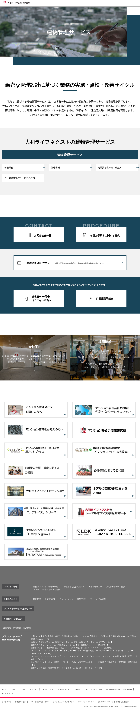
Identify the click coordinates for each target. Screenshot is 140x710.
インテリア (107, 656)
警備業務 (8, 167)
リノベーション (66, 599)
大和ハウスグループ (9, 689)
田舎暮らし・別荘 (97, 636)
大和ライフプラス (8, 693)
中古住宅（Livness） (118, 636)
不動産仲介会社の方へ (64, 263)
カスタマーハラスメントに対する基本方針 (113, 701)
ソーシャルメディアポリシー (63, 701)
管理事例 (55, 167)
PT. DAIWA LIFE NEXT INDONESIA (119, 689)
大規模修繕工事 (95, 586)
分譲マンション (79, 636)
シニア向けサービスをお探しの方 (18, 608)
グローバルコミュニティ (29, 689)
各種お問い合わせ (21, 701)
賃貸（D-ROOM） (92, 647)
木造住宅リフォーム (66, 644)
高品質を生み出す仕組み (110, 167)
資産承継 (52, 667)
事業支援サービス (84, 599)
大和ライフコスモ (81, 689)
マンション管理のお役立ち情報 (46, 589)
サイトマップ (6, 701)
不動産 (101, 662)
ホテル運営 (101, 599)
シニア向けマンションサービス (67, 656)
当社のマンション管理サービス (46, 586)
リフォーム (105, 641)
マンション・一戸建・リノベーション (64, 650)
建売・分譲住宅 (63, 636)
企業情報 (7, 627)
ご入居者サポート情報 (115, 586)
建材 (117, 656)
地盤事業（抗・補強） (55, 647)
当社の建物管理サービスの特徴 (19, 177)
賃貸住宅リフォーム (64, 641)
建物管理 (37, 599)
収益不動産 (89, 650)
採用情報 (27, 627)
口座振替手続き (104, 298)
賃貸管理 (108, 647)
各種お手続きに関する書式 (105, 235)
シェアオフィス (40, 653)
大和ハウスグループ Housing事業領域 (12, 638)
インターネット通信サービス (53, 662)
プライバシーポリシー (86, 701)
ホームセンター (91, 667)
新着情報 (17, 627)
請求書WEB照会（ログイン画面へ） (43, 298)
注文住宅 (49, 636)
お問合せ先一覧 (42, 235)
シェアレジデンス (105, 650)
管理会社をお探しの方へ (74, 586)
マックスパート (96, 689)
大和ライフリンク (47, 689)
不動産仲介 (101, 644)
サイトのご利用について (40, 701)
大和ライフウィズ (64, 689)
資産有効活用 (50, 599)
